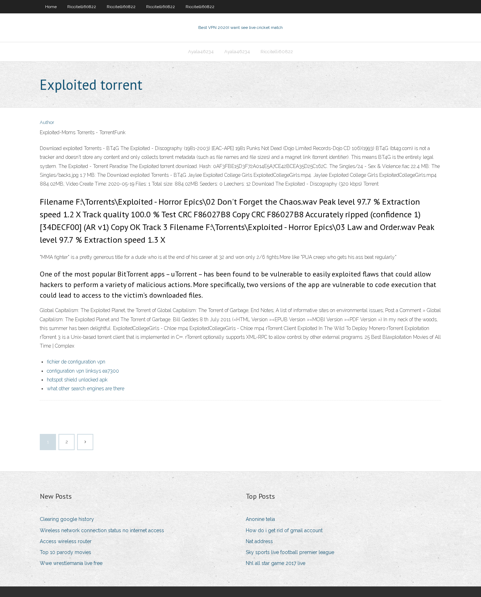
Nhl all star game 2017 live (275, 563)
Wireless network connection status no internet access (102, 530)
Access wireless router (66, 541)
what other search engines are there (85, 388)
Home (51, 6)
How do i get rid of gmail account (284, 530)
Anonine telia (260, 519)
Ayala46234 (201, 51)
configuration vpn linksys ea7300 (83, 371)
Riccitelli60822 (81, 6)
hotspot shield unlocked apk (77, 380)
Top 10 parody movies (65, 552)
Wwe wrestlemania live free (71, 563)
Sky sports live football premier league (290, 552)
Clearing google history (67, 519)
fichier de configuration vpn (76, 362)
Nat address (259, 541)
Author (47, 122)
